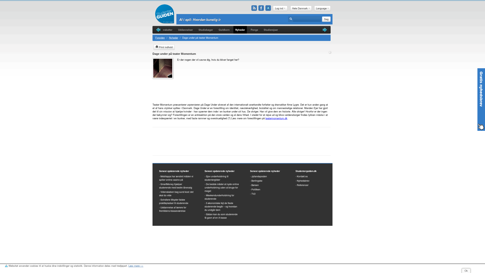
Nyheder (240, 29)
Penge (254, 29)
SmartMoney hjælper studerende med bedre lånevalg (175, 185)
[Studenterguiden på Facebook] (261, 8)
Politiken (255, 189)
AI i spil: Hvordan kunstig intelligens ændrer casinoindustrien (225, 19)
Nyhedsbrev (303, 180)
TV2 (253, 193)
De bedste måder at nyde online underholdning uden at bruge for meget (222, 187)
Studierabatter (164, 29)
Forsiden (160, 37)
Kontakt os (302, 176)
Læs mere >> (135, 266)
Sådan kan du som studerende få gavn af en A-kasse (221, 216)
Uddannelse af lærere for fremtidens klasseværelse (172, 209)
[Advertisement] (164, 88)
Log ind (279, 8)
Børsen (255, 185)
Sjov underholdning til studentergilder (216, 178)
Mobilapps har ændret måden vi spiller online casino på (176, 178)
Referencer (302, 185)
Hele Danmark (300, 8)
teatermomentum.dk (276, 118)
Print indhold (165, 47)
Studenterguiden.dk (306, 171)
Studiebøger (206, 29)
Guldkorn (224, 29)
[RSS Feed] (254, 8)
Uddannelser (185, 29)
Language (321, 8)
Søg (326, 19)
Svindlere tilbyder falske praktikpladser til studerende (173, 201)
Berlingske (256, 180)
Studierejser (271, 29)
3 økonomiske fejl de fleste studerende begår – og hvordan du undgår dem (221, 206)
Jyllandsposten (259, 176)
